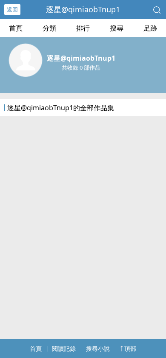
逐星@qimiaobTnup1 (83, 9)
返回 (12, 9)
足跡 (150, 28)
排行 (83, 28)
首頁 (16, 28)
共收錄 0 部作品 (81, 67)
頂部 (130, 348)
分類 (49, 28)
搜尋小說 (98, 348)
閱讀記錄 (64, 348)
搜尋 (116, 28)
